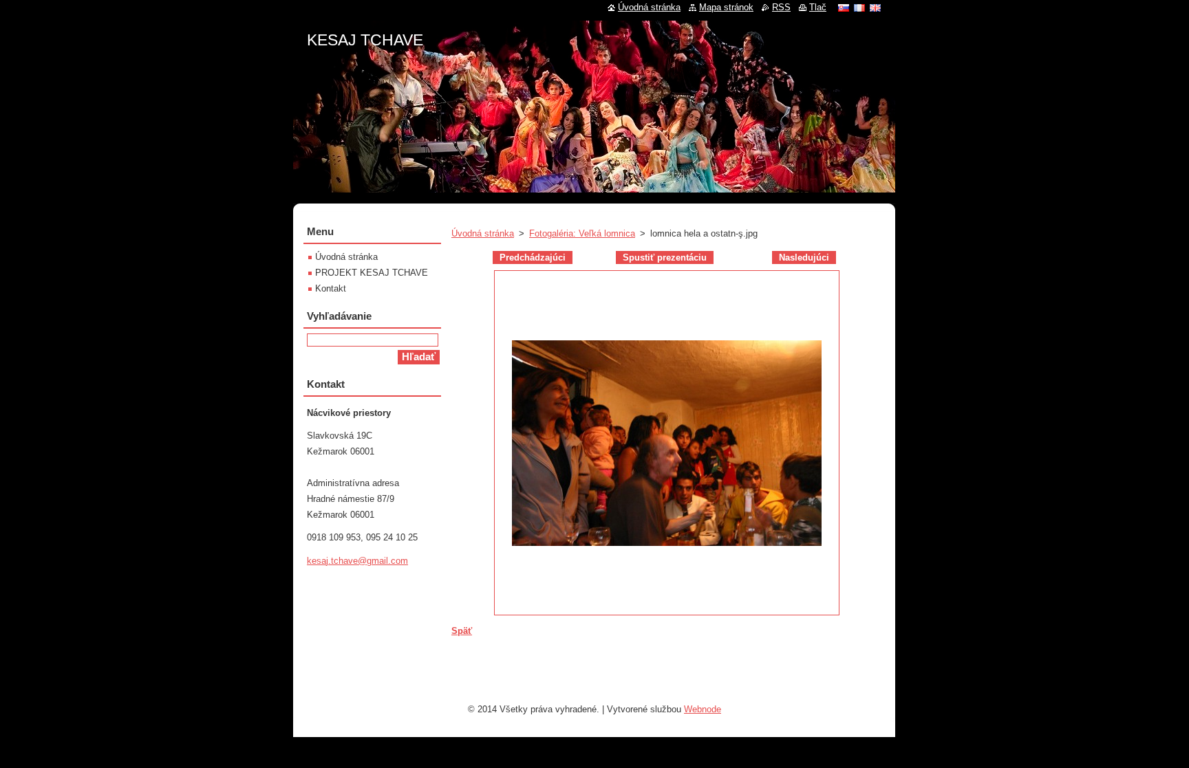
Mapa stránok (726, 7)
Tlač (817, 7)
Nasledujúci (804, 257)
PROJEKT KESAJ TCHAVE (371, 272)
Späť (461, 631)
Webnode (702, 709)
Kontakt (330, 288)
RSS (781, 7)
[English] (875, 7)
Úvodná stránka (482, 233)
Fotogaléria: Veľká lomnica (582, 233)
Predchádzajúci (533, 257)
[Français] (859, 7)
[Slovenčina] (843, 7)
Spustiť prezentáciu (665, 257)
